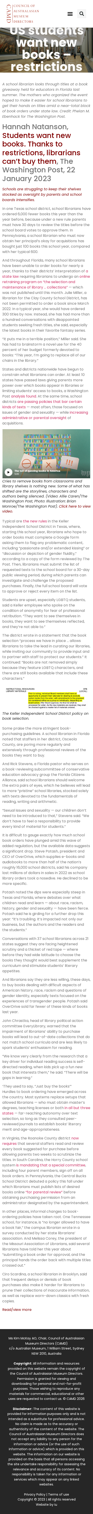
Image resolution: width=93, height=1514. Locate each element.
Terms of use (58, 1494)
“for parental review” (44, 1192)
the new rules (35, 521)
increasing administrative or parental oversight (45, 415)
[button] (70, 13)
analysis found (23, 396)
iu (55, 1504)
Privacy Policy (34, 1494)
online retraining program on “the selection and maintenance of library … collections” (46, 282)
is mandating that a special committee (50, 1165)
